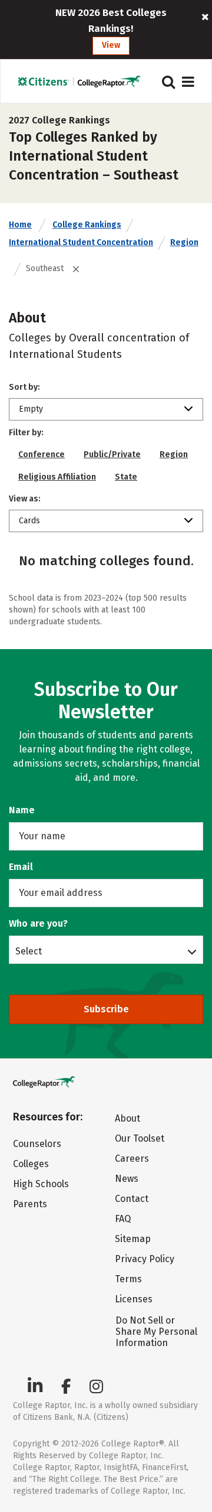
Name (22, 810)
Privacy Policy (144, 1259)
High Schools (41, 1184)
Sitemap (133, 1238)
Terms (128, 1279)
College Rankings (86, 225)
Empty (31, 409)
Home (20, 225)
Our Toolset (139, 1138)
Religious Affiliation (57, 477)
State (126, 477)
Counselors (37, 1143)
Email (21, 866)
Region (184, 242)
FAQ (123, 1218)
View (111, 45)
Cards (29, 521)
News (126, 1178)
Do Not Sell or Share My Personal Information (156, 1331)
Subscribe (106, 1009)
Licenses (134, 1299)
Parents (30, 1204)
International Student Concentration (81, 242)
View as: (25, 499)
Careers (132, 1158)
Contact (131, 1198)
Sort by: (24, 387)
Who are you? (38, 923)
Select (28, 951)
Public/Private (112, 454)
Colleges (31, 1163)
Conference (41, 454)
